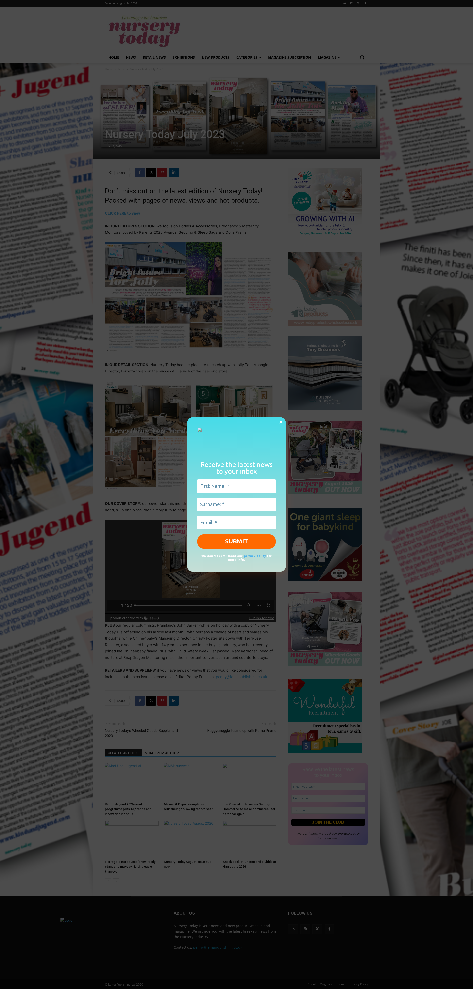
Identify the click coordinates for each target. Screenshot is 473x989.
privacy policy (255, 555)
